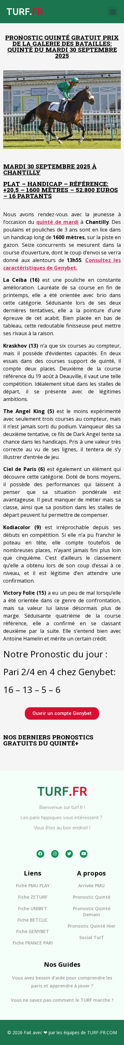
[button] (112, 11)
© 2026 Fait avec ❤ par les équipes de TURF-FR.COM (62, 1032)
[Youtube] (83, 853)
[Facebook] (40, 853)
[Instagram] (55, 853)
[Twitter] (69, 853)
